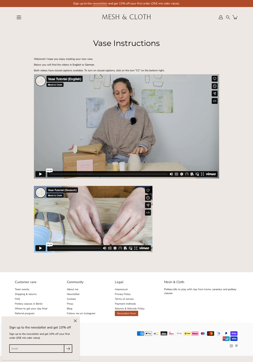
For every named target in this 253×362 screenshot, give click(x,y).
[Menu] (19, 17)
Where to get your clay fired (31, 308)
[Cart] (235, 17)
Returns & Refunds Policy (129, 308)
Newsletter (73, 294)
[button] (228, 17)
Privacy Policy (123, 294)
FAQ (17, 299)
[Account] (221, 17)
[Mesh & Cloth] (126, 17)
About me (72, 289)
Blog (69, 308)
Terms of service (124, 299)
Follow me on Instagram (81, 313)
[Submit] (68, 348)
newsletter (100, 3)
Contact (71, 299)
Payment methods (125, 304)
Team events (22, 289)
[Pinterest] (236, 345)
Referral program (24, 313)
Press (70, 304)
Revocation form (126, 313)
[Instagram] (231, 345)
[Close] (75, 320)
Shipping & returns (26, 294)
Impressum (121, 289)
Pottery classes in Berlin (29, 304)
